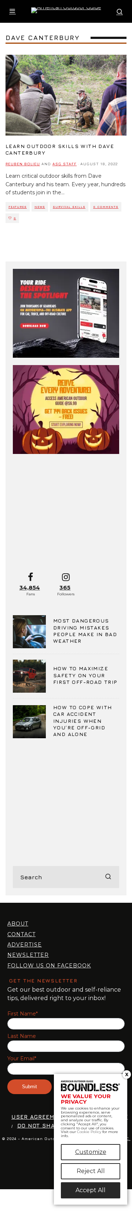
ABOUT (17, 923)
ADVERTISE (24, 944)
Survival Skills (69, 207)
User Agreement (39, 1117)
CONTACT (21, 934)
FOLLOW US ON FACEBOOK (49, 965)
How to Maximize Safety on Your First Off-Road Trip (85, 675)
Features (17, 207)
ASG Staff (64, 164)
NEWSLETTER (28, 955)
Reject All (91, 1171)
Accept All (91, 1190)
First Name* (22, 1014)
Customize (90, 1151)
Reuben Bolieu (23, 164)
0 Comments (105, 207)
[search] (108, 877)
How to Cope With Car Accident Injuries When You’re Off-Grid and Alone (82, 720)
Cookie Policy (89, 1132)
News (39, 207)
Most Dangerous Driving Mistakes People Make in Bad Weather (85, 630)
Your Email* (21, 1059)
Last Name (21, 1036)
